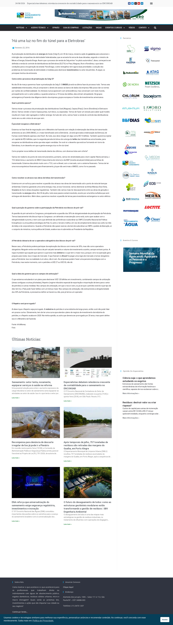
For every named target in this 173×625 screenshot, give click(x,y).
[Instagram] (135, 3)
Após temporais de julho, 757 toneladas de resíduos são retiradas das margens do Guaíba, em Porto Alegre (86, 445)
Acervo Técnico (38, 28)
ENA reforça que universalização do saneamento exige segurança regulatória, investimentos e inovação (33, 505)
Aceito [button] (165, 620)
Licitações (87, 28)
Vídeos (132, 28)
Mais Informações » (131, 393)
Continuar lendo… (20, 612)
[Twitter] (132, 3)
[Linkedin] (142, 3)
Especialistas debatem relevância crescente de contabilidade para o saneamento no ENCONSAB (70, 3)
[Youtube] (139, 3)
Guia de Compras (71, 28)
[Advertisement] (61, 549)
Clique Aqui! (68, 587)
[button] (151, 3)
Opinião (55, 28)
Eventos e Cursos (113, 28)
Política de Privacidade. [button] (43, 621)
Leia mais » (16, 398)
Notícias (20, 28)
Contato (143, 28)
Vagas (99, 28)
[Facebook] (129, 3)
